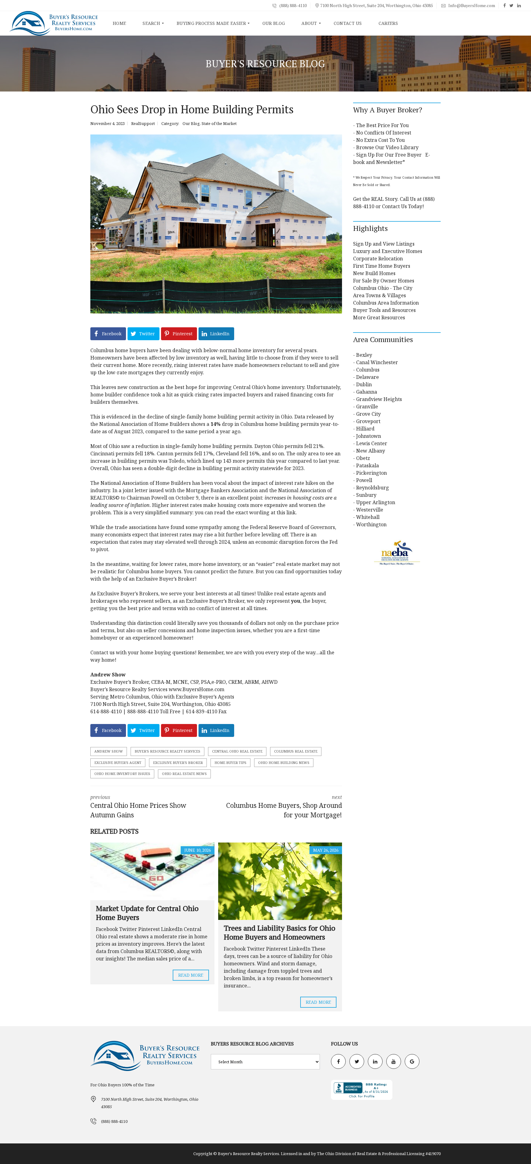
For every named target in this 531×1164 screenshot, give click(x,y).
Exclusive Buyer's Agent (117, 762)
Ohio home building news (283, 762)
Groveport (368, 421)
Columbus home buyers (118, 350)
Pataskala (367, 465)
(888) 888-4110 (292, 5)
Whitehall (368, 517)
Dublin (364, 384)
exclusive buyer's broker (178, 762)
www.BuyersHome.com (196, 689)
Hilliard (365, 428)
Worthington (371, 524)
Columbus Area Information (386, 302)
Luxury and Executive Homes (387, 251)
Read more (190, 975)
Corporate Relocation (378, 258)
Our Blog (191, 123)
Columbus (368, 369)
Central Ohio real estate (237, 751)
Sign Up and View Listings (384, 243)
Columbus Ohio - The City (382, 288)
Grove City (368, 414)
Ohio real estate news (184, 773)
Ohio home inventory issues (122, 773)
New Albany (370, 450)
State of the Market (219, 123)
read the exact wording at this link (255, 512)
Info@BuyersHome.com (471, 5)
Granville (367, 406)
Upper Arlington (375, 502)
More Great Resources (379, 317)
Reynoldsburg (372, 487)
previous (138, 806)
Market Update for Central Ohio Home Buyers (147, 912)
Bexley (364, 355)
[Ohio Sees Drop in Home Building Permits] (216, 224)
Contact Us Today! (403, 206)
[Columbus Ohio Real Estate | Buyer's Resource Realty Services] (53, 23)
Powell (364, 480)
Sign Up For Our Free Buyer (389, 154)
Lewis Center (371, 443)
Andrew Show (108, 751)
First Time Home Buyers (381, 266)
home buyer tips (230, 762)
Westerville (369, 509)
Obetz (363, 458)
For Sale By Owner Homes (383, 280)
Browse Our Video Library (387, 147)
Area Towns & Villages (379, 295)
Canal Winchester (377, 362)
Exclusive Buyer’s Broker (126, 593)
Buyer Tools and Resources (384, 310)
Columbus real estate (295, 751)
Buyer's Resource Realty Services (167, 751)
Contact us (103, 652)
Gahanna (366, 391)
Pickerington (371, 472)
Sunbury (366, 495)
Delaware (367, 377)
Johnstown (368, 436)
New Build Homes (374, 273)
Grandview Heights (379, 399)
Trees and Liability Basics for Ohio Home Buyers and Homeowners (279, 932)
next (284, 806)
